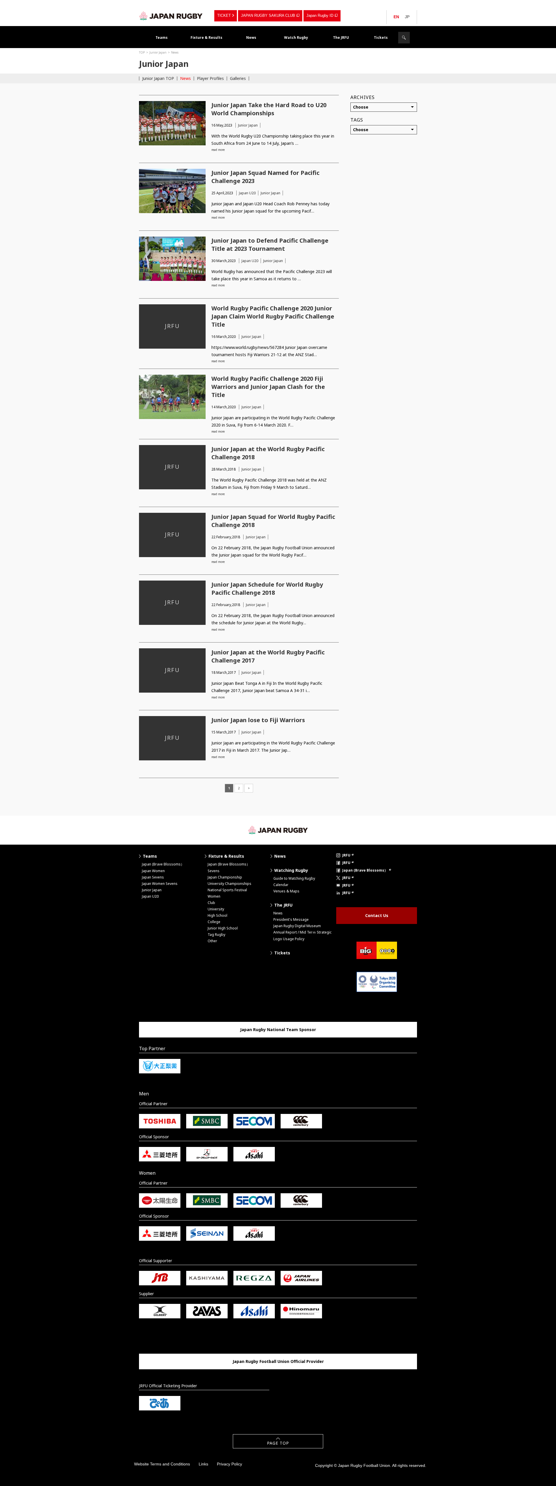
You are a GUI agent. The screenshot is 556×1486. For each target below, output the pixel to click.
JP (407, 16)
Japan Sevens (153, 877)
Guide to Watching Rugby (294, 878)
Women (214, 896)
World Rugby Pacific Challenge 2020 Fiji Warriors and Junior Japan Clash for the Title (268, 387)
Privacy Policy (229, 1464)
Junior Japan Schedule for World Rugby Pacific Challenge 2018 (267, 588)
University (216, 909)
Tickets (381, 37)
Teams (162, 37)
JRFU (346, 855)
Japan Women (153, 870)
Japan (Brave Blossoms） (163, 864)
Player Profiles (210, 78)
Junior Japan (158, 52)
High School (217, 915)
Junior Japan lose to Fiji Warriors (258, 720)
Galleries (238, 78)
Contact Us (376, 915)
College (214, 921)
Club (211, 902)
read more (218, 150)
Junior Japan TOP (158, 78)
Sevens (214, 870)
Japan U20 (247, 193)
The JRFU (341, 37)
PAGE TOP (278, 1443)
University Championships (229, 883)
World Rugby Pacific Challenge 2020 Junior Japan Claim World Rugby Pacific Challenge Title (272, 316)
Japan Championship (225, 877)
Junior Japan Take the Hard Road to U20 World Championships (268, 109)
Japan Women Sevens (160, 883)
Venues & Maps (286, 891)
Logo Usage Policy (288, 938)
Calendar (280, 884)
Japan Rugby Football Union (171, 16)
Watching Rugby (291, 870)
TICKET (224, 15)
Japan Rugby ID (319, 15)
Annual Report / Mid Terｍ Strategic (302, 932)
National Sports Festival (227, 889)
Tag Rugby (216, 934)
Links (203, 1464)
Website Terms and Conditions (162, 1464)
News (251, 37)
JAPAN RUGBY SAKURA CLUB (268, 15)
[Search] (404, 37)
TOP (142, 52)
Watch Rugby (296, 37)
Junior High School (223, 928)
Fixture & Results (206, 37)
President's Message (291, 919)
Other (212, 940)
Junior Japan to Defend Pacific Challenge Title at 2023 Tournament (269, 244)
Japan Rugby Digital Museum (297, 925)
